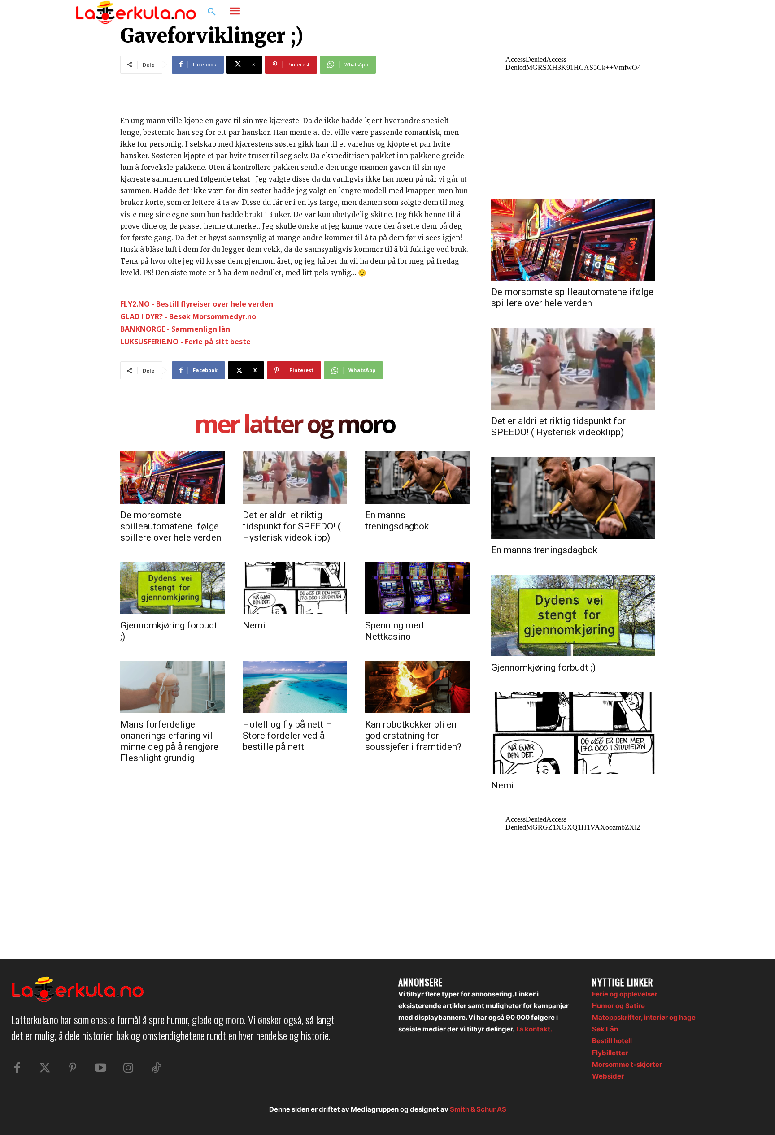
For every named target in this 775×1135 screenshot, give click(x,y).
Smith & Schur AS (478, 1109)
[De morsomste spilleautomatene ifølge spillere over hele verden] (172, 477)
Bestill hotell (612, 1040)
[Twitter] (45, 1068)
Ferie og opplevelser (624, 994)
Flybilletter (610, 1052)
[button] (211, 12)
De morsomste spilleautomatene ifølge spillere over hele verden (170, 526)
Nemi (254, 625)
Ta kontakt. (533, 1029)
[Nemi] (295, 588)
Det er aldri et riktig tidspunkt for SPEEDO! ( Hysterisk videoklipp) (292, 526)
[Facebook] (655, 12)
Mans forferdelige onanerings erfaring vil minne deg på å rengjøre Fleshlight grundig (169, 741)
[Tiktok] (156, 1068)
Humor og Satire (618, 1005)
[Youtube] (100, 1068)
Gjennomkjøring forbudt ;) (543, 667)
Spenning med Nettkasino (394, 631)
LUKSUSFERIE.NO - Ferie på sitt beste (185, 342)
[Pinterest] (72, 1068)
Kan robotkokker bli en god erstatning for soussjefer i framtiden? (413, 735)
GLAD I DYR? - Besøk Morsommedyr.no (188, 316)
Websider (608, 1076)
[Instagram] (672, 12)
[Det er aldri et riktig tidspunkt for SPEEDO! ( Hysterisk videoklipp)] (295, 477)
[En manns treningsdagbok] (417, 477)
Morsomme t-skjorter (627, 1064)
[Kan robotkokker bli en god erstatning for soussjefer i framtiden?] (417, 687)
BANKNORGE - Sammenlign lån (175, 329)
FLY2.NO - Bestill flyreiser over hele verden (196, 304)
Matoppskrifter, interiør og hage (644, 1017)
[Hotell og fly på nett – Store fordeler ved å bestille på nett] (295, 687)
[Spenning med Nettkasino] (417, 588)
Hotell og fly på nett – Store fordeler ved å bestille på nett (287, 735)
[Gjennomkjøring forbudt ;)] (172, 588)
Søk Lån (605, 1029)
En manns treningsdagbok (397, 521)
